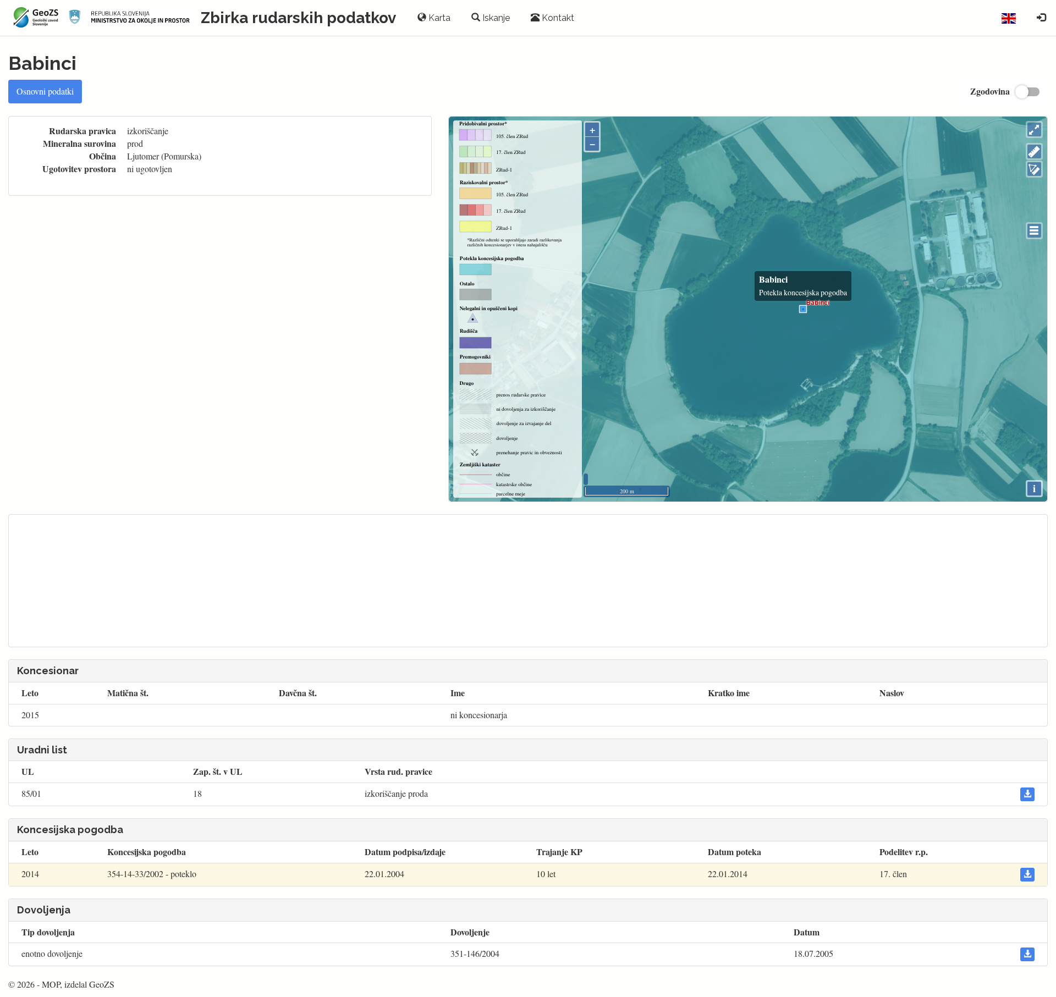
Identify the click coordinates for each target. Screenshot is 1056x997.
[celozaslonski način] (1034, 129)
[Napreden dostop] (1041, 18)
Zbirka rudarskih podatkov (298, 18)
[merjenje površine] (1034, 169)
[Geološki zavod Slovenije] (34, 17)
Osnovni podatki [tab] (45, 91)
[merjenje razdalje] (1034, 151)
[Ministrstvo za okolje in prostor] (129, 18)
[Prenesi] (1027, 794)
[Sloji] (1034, 231)
